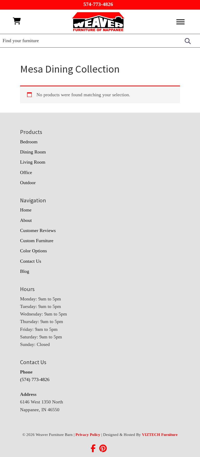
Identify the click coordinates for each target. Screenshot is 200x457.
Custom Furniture (36, 240)
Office (26, 172)
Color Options (33, 250)
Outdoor (28, 182)
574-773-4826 (98, 4)
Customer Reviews (38, 230)
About (26, 220)
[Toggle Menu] (180, 21)
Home (26, 210)
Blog (24, 271)
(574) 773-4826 (34, 379)
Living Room (32, 162)
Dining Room (33, 152)
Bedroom (29, 141)
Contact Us (30, 261)
